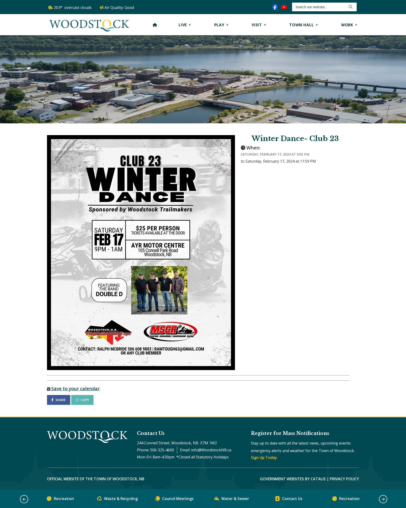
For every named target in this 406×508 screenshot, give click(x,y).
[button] (350, 6)
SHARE (60, 400)
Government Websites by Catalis (293, 478)
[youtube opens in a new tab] (284, 7)
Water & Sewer (235, 498)
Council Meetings (178, 498)
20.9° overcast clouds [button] (73, 7)
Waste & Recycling (121, 498)
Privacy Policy (344, 478)
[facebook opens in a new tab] (275, 7)
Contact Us (292, 498)
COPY (85, 400)
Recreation (64, 498)
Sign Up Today (264, 457)
